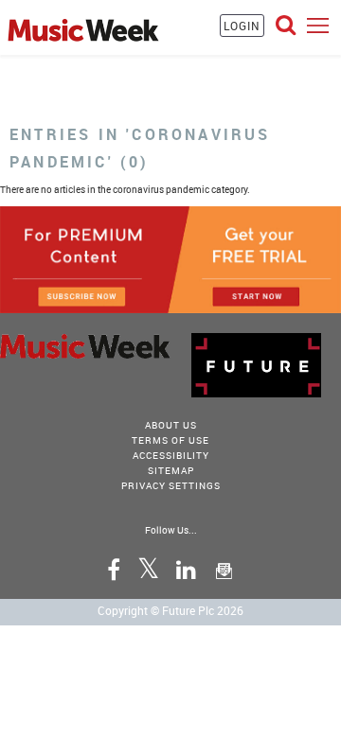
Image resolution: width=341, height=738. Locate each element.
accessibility (171, 455)
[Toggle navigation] (318, 25)
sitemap (171, 470)
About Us (171, 424)
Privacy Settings (171, 485)
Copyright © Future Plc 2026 (170, 610)
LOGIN (242, 25)
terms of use (170, 440)
